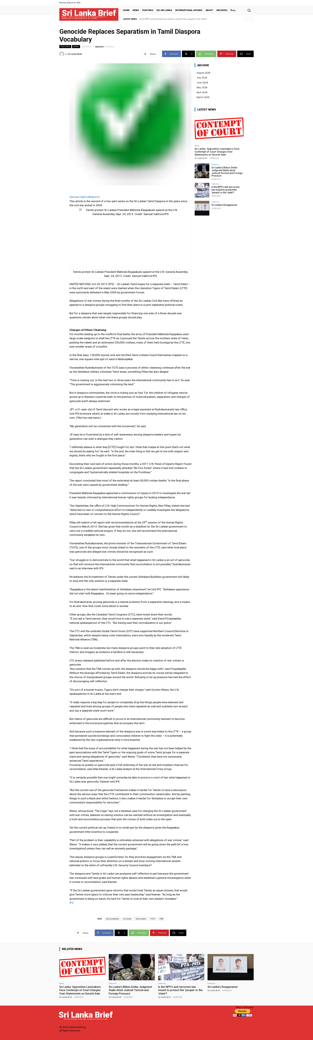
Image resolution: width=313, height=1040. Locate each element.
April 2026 (202, 92)
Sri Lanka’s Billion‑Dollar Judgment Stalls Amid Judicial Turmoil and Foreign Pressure (227, 171)
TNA (161, 919)
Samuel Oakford (79, 197)
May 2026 (202, 87)
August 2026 (203, 72)
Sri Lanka (127, 919)
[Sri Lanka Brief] (62, 54)
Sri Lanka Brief (75, 54)
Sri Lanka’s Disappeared (150, 19)
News (76, 46)
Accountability (112, 919)
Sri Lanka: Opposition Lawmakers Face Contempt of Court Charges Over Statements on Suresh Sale (217, 151)
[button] (249, 10)
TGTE (152, 919)
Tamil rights (141, 919)
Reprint (93, 197)
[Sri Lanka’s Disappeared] (202, 208)
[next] (252, 19)
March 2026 (203, 97)
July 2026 (202, 77)
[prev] (246, 19)
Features (65, 46)
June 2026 (202, 82)
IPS (71, 902)
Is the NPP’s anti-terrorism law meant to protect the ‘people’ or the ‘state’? (225, 190)
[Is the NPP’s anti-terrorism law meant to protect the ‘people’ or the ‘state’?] (202, 190)
